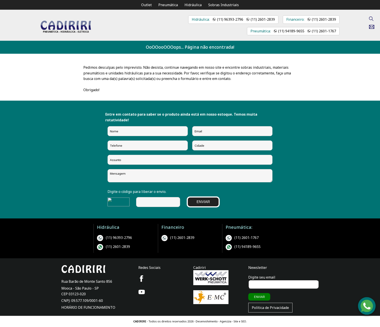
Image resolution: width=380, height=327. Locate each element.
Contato (373, 26)
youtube (141, 292)
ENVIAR (203, 202)
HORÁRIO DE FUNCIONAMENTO (88, 307)
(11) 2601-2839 (263, 19)
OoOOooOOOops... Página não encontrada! (190, 47)
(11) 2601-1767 (324, 31)
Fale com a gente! (367, 313)
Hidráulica (193, 4)
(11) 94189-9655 (291, 31)
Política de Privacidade (270, 307)
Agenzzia (225, 321)
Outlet (146, 4)
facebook (141, 278)
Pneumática (168, 4)
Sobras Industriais (223, 4)
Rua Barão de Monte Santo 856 (86, 281)
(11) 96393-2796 (230, 19)
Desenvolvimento (207, 321)
